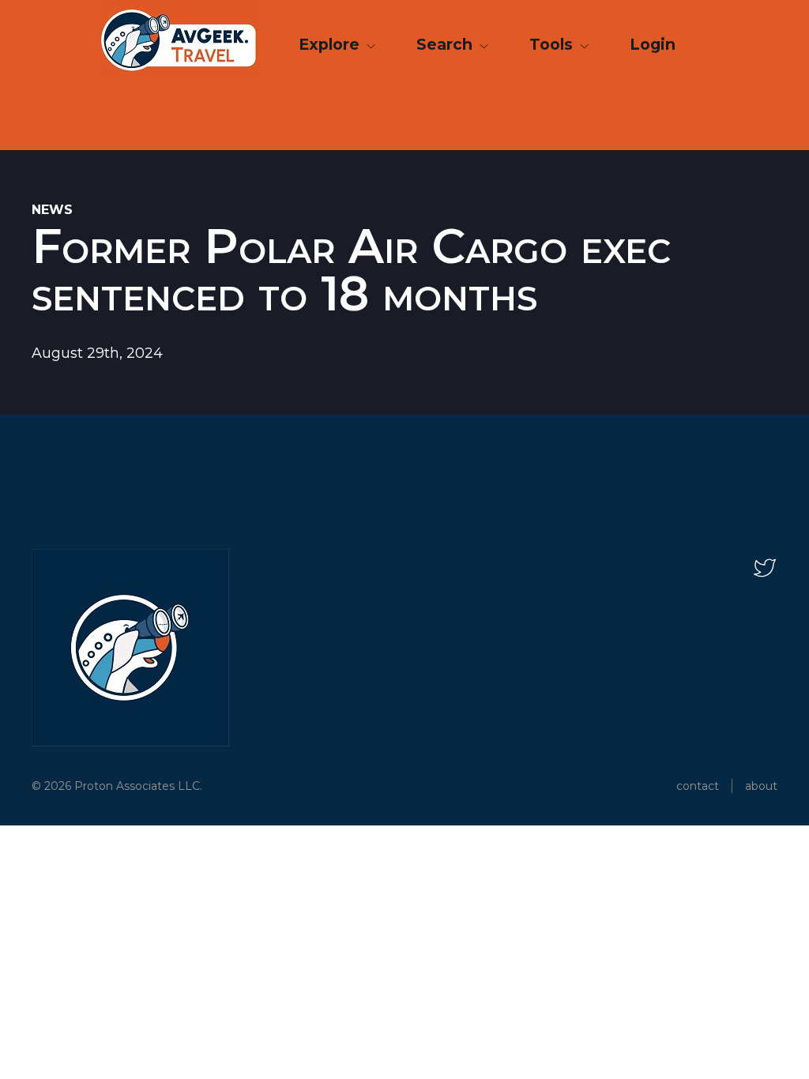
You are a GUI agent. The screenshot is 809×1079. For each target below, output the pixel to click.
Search (446, 44)
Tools (553, 44)
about (761, 786)
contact (697, 786)
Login (652, 44)
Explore (331, 44)
